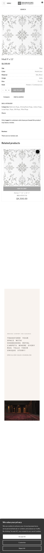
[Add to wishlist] (38, 152)
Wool (40, 75)
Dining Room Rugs (26, 107)
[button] (22, 188)
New (40, 68)
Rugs (11, 109)
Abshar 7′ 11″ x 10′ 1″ (22, 193)
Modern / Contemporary (34, 85)
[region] (22, 536)
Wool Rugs (24, 109)
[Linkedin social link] (14, 113)
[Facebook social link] (7, 113)
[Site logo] (25, 3)
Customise (22, 542)
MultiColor (38, 71)
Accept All (22, 537)
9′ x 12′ (40, 81)
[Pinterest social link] (12, 113)
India (40, 78)
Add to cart (18, 90)
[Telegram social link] (17, 113)
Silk (37, 75)
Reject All (22, 548)
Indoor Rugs (38, 107)
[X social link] (9, 113)
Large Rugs (5, 109)
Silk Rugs (17, 109)
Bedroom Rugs (14, 107)
